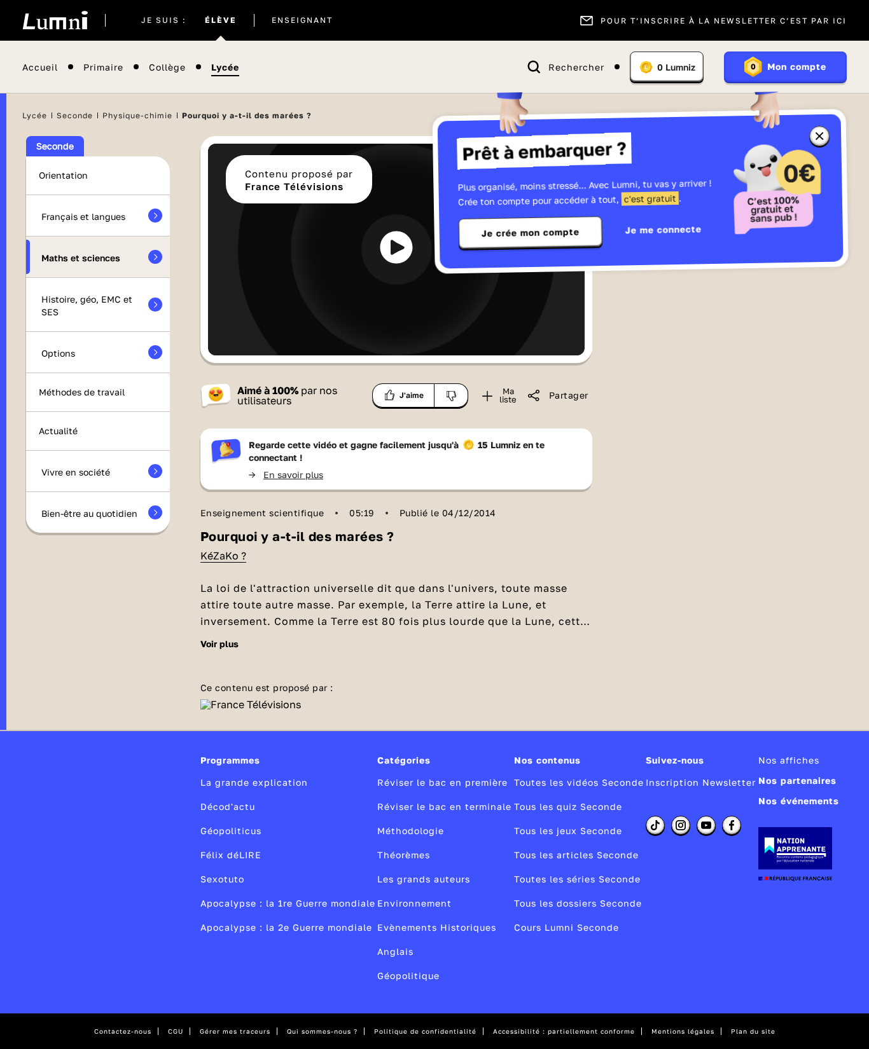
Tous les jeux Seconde (568, 830)
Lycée (225, 67)
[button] (396, 247)
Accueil (40, 67)
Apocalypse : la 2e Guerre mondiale (286, 927)
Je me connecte (663, 229)
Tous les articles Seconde (576, 854)
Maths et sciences (80, 257)
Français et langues (83, 216)
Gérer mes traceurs (235, 1031)
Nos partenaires (797, 780)
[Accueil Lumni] (55, 20)
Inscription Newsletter (701, 782)
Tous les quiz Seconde (568, 806)
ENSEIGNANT (302, 20)
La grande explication (254, 782)
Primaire (103, 67)
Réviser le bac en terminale (444, 806)
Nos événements (798, 800)
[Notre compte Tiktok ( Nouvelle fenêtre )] (655, 825)
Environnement (414, 903)
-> (286, 474)
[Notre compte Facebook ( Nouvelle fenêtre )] (731, 825)
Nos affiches (788, 760)
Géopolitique (408, 975)
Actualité (58, 430)
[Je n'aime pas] (451, 395)
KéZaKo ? (223, 555)
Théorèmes (403, 854)
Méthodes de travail (82, 392)
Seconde (75, 115)
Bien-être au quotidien (89, 513)
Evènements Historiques (436, 927)
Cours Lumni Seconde (566, 927)
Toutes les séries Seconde (577, 879)
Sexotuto (222, 879)
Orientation (63, 175)
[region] (396, 249)
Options (58, 353)
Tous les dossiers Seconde (578, 903)
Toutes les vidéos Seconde (579, 782)
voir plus (219, 644)
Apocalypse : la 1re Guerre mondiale (287, 903)
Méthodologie (410, 830)
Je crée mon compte (531, 232)
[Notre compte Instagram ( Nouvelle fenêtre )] (680, 825)
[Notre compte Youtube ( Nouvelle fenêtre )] (706, 825)
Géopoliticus (230, 830)
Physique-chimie (137, 115)
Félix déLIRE (230, 854)
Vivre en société (75, 472)
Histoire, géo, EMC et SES (86, 305)
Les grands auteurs (423, 879)
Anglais (395, 951)
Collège (167, 67)
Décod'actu (227, 806)
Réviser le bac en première (442, 782)
